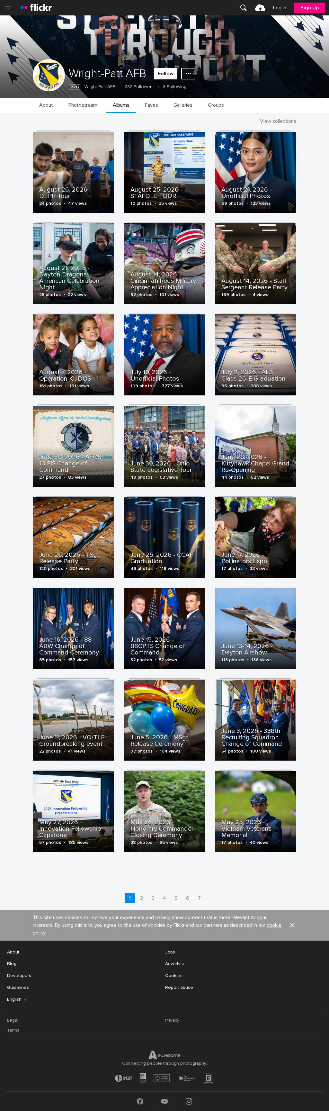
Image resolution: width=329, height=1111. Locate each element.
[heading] (36, 7)
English (14, 999)
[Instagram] (189, 1101)
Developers (19, 975)
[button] (292, 925)
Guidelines (18, 987)
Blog (11, 963)
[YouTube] (164, 1101)
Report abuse (179, 987)
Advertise (174, 963)
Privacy (172, 1020)
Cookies (173, 975)
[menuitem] (243, 8)
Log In (279, 8)
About (13, 952)
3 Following (174, 86)
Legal (12, 1020)
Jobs (170, 952)
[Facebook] (140, 1101)
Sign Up (309, 8)
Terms (13, 1030)
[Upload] (260, 8)
